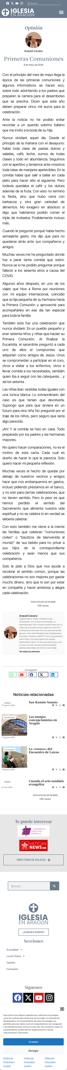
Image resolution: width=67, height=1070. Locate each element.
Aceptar (33, 1041)
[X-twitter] (12, 3)
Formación (12, 969)
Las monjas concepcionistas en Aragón (43, 719)
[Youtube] (17, 3)
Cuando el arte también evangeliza (46, 782)
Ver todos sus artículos (29, 651)
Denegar (33, 1050)
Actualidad (9, 750)
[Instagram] (21, 3)
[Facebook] (7, 3)
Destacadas (9, 718)
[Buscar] (54, 886)
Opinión (7, 703)
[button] (62, 1009)
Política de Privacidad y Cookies (9, 1062)
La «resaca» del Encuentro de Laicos (44, 750)
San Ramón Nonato (43, 702)
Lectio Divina (14, 956)
